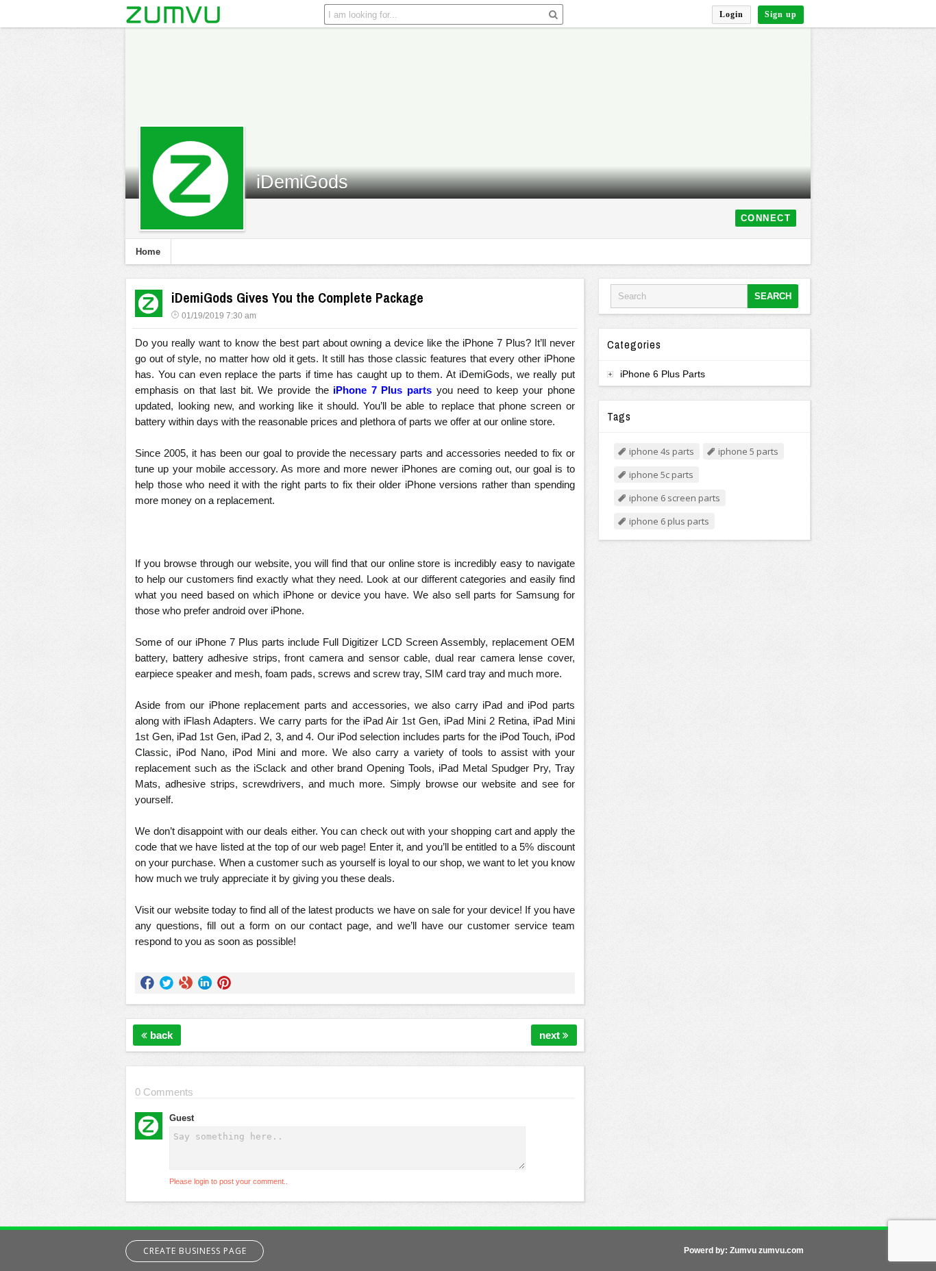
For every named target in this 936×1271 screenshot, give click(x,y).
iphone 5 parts (748, 451)
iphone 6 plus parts (669, 521)
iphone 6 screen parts (674, 498)
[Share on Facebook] (147, 983)
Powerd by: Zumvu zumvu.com (744, 1250)
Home (148, 252)
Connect (766, 218)
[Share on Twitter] (166, 983)
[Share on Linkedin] (205, 983)
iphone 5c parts (661, 474)
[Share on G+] (186, 983)
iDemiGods (302, 182)
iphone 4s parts (661, 451)
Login (731, 14)
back (160, 1035)
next (551, 1035)
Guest (181, 1118)
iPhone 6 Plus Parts (662, 373)
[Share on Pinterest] (224, 983)
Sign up (781, 14)
